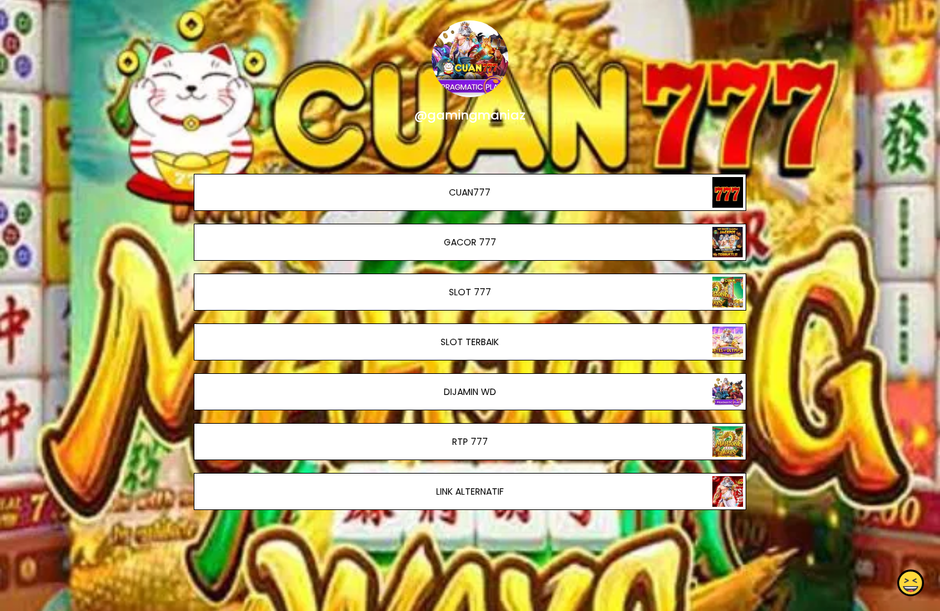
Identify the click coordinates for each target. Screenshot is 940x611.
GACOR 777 (470, 242)
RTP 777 (470, 441)
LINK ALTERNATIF (470, 491)
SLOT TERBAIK (470, 342)
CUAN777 (469, 192)
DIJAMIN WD (470, 391)
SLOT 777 (470, 292)
